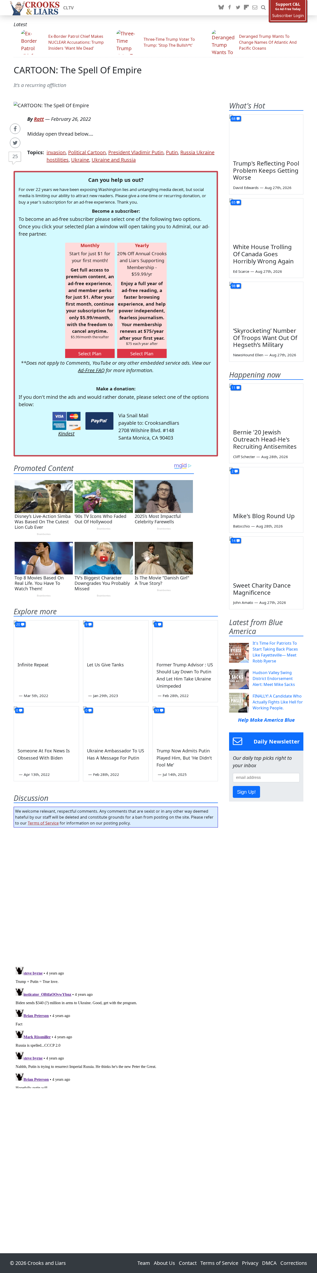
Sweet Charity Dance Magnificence (262, 588)
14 (234, 540)
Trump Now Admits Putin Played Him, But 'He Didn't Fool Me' (184, 758)
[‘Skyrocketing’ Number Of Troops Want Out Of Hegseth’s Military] (266, 302)
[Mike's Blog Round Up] (266, 488)
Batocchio (241, 526)
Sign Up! (246, 792)
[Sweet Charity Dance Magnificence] (266, 557)
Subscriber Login (288, 15)
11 (234, 387)
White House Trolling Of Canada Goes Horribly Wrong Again (263, 254)
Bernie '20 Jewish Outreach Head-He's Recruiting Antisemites (265, 439)
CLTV (68, 8)
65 (234, 202)
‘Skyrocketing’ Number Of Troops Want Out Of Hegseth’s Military (265, 337)
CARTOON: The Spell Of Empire (78, 70)
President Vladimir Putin (135, 152)
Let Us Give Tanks (105, 665)
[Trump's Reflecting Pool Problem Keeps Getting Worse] (266, 135)
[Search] (263, 7)
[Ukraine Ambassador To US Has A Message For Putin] (115, 724)
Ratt (39, 119)
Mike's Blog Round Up (264, 516)
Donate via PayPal (99, 421)
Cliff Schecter (244, 456)
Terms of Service (43, 823)
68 (234, 118)
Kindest (66, 433)
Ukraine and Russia (114, 159)
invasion (56, 152)
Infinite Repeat (33, 665)
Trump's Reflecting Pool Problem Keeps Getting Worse (266, 170)
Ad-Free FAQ (91, 370)
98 (234, 285)
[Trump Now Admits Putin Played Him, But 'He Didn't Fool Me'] (185, 724)
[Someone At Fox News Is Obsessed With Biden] (46, 724)
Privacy (250, 1263)
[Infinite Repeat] (46, 638)
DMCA (269, 1263)
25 (15, 156)
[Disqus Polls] (116, 895)
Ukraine (80, 159)
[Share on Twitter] (15, 143)
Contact (188, 1263)
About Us (164, 1263)
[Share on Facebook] (15, 129)
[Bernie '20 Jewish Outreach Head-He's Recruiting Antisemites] (266, 404)
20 (18, 624)
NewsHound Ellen (248, 354)
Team (143, 1263)
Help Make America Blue (266, 720)
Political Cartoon (87, 152)
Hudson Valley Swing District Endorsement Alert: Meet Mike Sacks (274, 678)
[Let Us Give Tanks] (115, 638)
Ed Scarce (241, 271)
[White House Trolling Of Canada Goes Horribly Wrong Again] (266, 219)
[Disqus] (116, 1026)
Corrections (293, 1263)
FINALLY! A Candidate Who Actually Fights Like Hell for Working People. (278, 702)
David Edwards (246, 187)
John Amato (243, 602)
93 (157, 710)
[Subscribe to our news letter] (255, 7)
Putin (172, 152)
